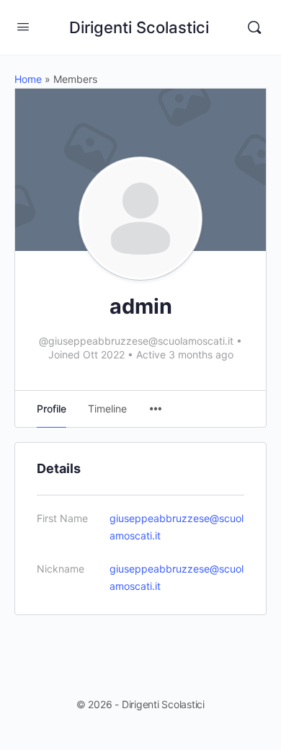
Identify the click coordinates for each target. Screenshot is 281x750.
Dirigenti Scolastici (139, 27)
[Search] (254, 27)
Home (28, 79)
